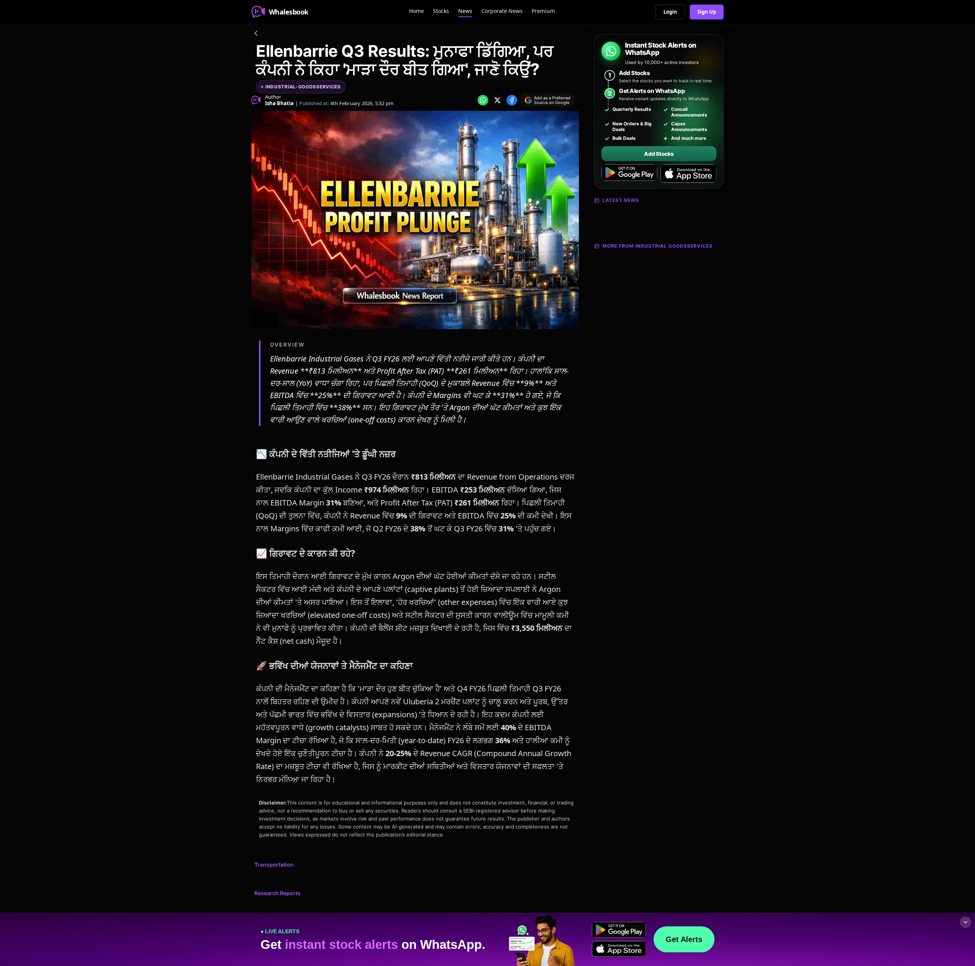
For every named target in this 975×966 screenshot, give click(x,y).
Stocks (441, 10)
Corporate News (502, 10)
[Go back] (256, 34)
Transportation (274, 864)
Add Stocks (658, 153)
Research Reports (277, 893)
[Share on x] (497, 100)
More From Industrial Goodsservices (658, 246)
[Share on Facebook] (512, 100)
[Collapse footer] (965, 922)
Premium (543, 10)
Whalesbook (288, 11)
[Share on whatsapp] (483, 100)
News (465, 10)
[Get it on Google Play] (629, 173)
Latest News (621, 200)
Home (416, 10)
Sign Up (706, 11)
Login (670, 11)
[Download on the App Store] (688, 173)
